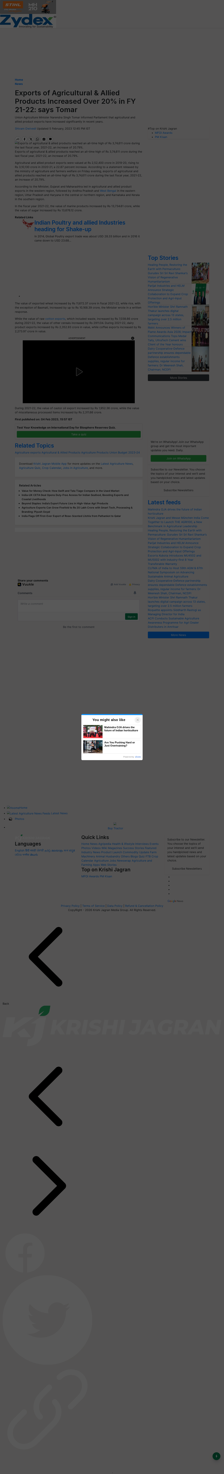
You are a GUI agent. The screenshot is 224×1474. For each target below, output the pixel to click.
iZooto (138, 757)
